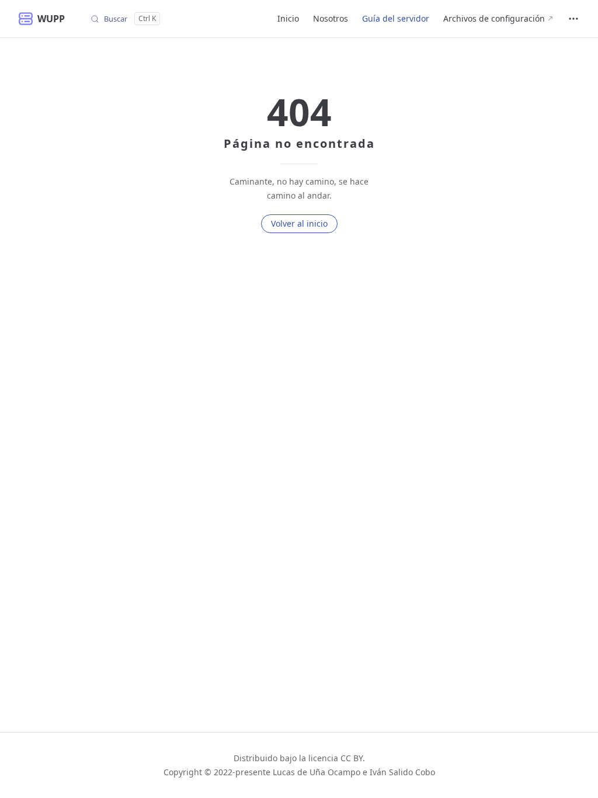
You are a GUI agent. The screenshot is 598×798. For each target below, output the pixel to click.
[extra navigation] (573, 18)
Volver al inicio (299, 223)
